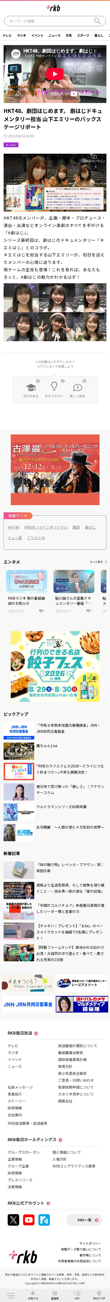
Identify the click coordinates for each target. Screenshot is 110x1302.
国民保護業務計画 (72, 1059)
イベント (37, 35)
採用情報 (15, 1107)
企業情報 (15, 1159)
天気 (69, 35)
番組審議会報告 (70, 1052)
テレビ (7, 35)
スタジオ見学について (76, 1094)
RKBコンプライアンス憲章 (73, 1166)
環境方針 (65, 1066)
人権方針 (59, 1159)
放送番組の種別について (77, 1045)
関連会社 (65, 1100)
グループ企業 (18, 1166)
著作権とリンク (90, 1255)
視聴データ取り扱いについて (81, 1249)
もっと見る (96, 562)
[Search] (97, 21)
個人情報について (66, 1152)
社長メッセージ (20, 1087)
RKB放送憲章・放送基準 (27, 1123)
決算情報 (15, 1186)
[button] (11, 1295)
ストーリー (17, 1100)
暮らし (99, 35)
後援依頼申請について (76, 1087)
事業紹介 (15, 1094)
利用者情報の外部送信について (79, 1261)
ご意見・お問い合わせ (76, 1080)
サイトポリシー (90, 1243)
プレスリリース (20, 1179)
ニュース (55, 35)
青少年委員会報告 (72, 1073)
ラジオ (21, 35)
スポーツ (83, 35)
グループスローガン (24, 1152)
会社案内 (15, 1114)
